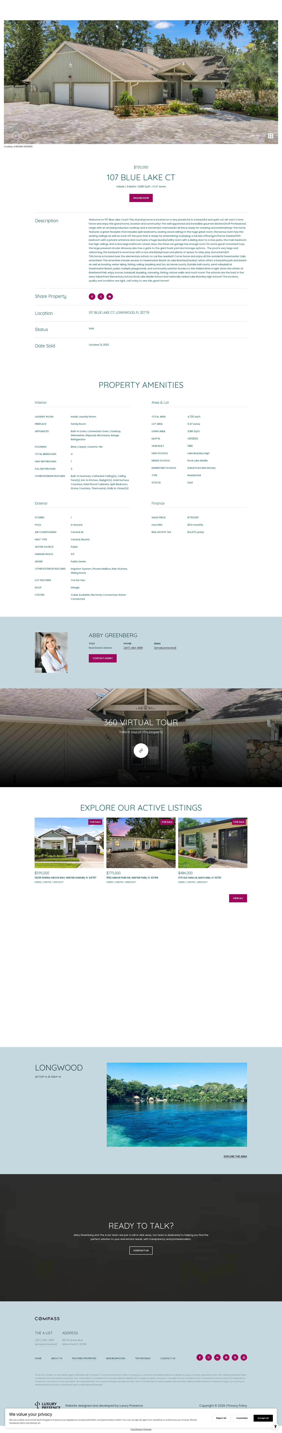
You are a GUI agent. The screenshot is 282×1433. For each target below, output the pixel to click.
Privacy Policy (237, 1406)
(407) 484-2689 (133, 647)
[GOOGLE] (235, 1357)
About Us (56, 1358)
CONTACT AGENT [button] (103, 658)
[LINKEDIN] (217, 1357)
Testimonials (143, 1358)
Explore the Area (235, 1156)
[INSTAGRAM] (208, 1357)
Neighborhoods (115, 1358)
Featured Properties (84, 1358)
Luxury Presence (131, 1406)
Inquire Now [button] (141, 198)
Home (38, 1358)
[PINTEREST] (226, 1357)
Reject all (221, 1418)
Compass (134, 1375)
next (24, 135)
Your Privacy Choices (141, 1429)
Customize (242, 1418)
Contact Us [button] (141, 1250)
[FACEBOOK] (199, 1357)
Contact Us (167, 1358)
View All (238, 898)
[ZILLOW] (244, 1357)
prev (16, 135)
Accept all (263, 1418)
